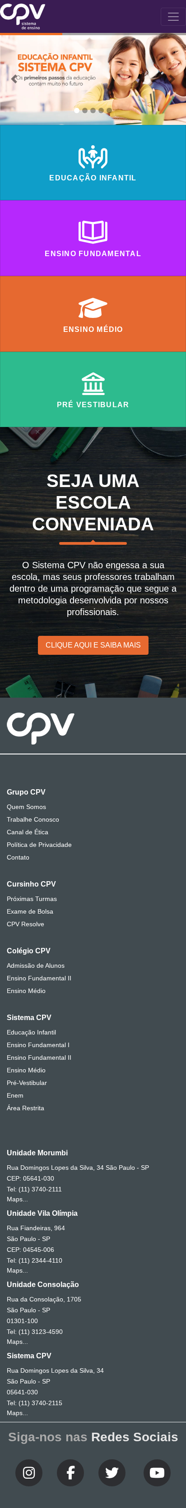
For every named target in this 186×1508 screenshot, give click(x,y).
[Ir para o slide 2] (85, 110)
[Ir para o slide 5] (109, 110)
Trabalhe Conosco (33, 819)
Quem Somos (26, 806)
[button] (14, 79)
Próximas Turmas (32, 898)
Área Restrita (25, 1108)
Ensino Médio (26, 990)
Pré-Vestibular (27, 1082)
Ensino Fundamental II (39, 978)
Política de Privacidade (39, 844)
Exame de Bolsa (30, 911)
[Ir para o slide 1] (76, 110)
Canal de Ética (27, 832)
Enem (15, 1095)
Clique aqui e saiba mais (93, 645)
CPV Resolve (25, 924)
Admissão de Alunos (36, 965)
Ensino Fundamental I (38, 1044)
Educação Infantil (31, 1032)
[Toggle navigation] (173, 17)
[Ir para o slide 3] (93, 110)
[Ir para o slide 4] (101, 110)
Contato (18, 857)
